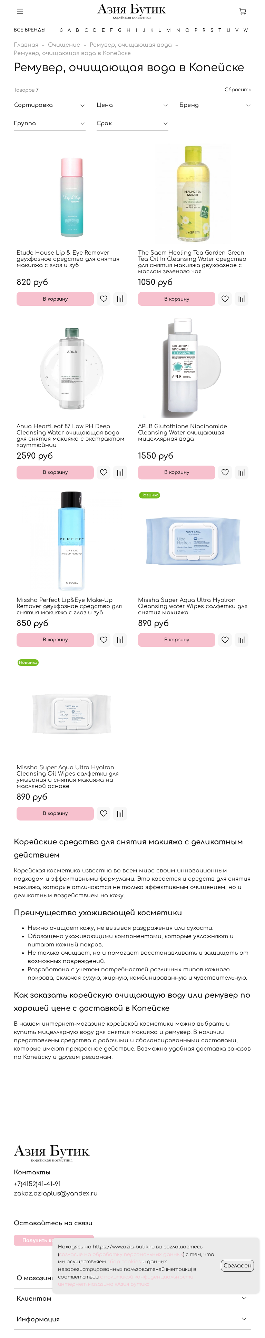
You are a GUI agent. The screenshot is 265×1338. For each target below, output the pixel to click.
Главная (26, 45)
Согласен (238, 1266)
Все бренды (30, 30)
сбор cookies (124, 1261)
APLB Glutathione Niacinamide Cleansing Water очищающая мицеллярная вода (182, 432)
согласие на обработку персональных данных (121, 1254)
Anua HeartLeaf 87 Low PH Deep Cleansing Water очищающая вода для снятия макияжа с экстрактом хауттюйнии (71, 435)
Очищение (64, 45)
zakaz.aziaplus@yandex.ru (56, 1193)
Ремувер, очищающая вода (131, 45)
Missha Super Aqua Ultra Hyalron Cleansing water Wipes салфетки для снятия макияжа (192, 606)
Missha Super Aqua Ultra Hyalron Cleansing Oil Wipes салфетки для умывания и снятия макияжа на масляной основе (68, 776)
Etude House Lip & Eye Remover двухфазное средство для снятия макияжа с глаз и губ (68, 259)
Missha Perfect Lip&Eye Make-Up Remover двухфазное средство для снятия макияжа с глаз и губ (69, 606)
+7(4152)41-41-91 (37, 1184)
